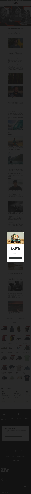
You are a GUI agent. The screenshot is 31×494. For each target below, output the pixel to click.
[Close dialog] (23, 232)
